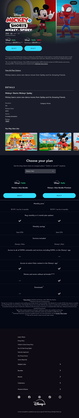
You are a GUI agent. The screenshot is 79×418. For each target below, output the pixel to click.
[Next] (75, 141)
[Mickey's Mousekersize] (21, 142)
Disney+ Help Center (61, 313)
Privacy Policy (21, 340)
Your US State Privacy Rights (25, 348)
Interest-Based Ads (22, 359)
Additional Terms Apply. (41, 64)
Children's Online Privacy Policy (25, 344)
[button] (39, 364)
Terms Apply (27, 299)
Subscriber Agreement (23, 352)
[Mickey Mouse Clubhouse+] (55, 142)
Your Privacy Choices (23, 356)
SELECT (14, 48)
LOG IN (73, 3)
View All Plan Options (13, 70)
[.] (19, 397)
